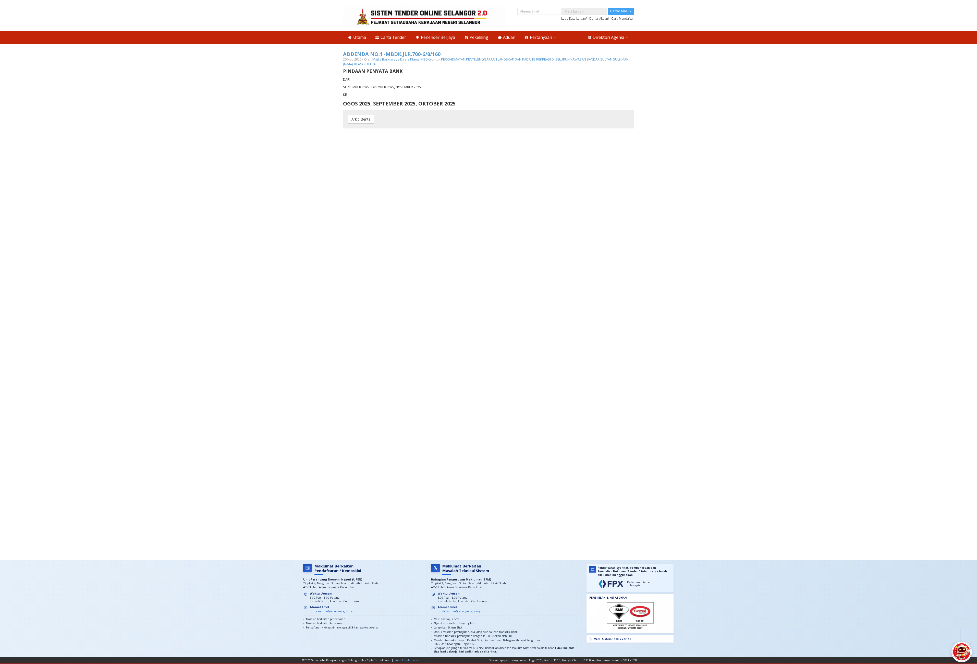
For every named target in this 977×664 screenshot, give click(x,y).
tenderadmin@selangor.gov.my (331, 611)
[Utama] (424, 16)
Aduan (508, 37)
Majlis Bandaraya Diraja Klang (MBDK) (401, 59)
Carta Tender (393, 37)
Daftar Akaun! (599, 18)
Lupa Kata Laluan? (574, 18)
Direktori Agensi (608, 37)
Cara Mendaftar (622, 18)
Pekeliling (478, 37)
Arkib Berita (361, 119)
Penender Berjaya (437, 37)
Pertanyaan (541, 37)
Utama (359, 37)
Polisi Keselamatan (407, 660)
